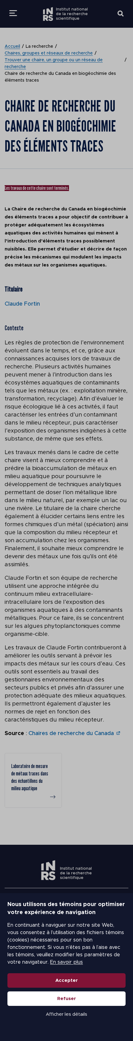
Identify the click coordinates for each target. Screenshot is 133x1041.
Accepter (66, 980)
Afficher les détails (66, 1014)
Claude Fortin (22, 304)
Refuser (66, 998)
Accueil (12, 46)
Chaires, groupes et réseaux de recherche (49, 53)
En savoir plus (66, 962)
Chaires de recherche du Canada (71, 733)
